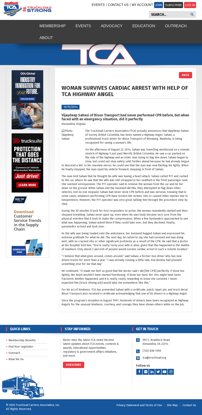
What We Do (16, 359)
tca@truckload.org (154, 357)
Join (158, 5)
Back (185, 75)
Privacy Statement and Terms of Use (139, 405)
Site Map (172, 405)
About (46, 38)
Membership (52, 26)
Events (98, 5)
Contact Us (118, 5)
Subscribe (173, 5)
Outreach (176, 26)
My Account (142, 5)
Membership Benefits (22, 340)
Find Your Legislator (20, 346)
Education (143, 26)
